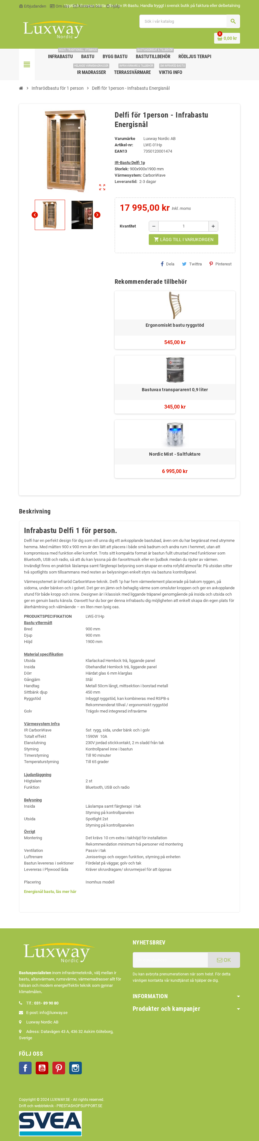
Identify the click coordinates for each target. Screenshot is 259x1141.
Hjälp (113, 6)
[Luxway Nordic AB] (54, 28)
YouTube (42, 1068)
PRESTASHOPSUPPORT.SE (79, 1106)
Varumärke (125, 138)
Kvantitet (128, 226)
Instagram (75, 1068)
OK (226, 960)
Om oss (62, 6)
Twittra (195, 264)
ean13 (121, 151)
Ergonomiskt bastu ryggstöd (175, 325)
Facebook (25, 1068)
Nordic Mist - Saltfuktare (175, 454)
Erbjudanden (32, 6)
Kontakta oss (89, 6)
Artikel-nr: (124, 145)
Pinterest (223, 264)
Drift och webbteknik (36, 1106)
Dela (170, 264)
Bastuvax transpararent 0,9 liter (175, 389)
